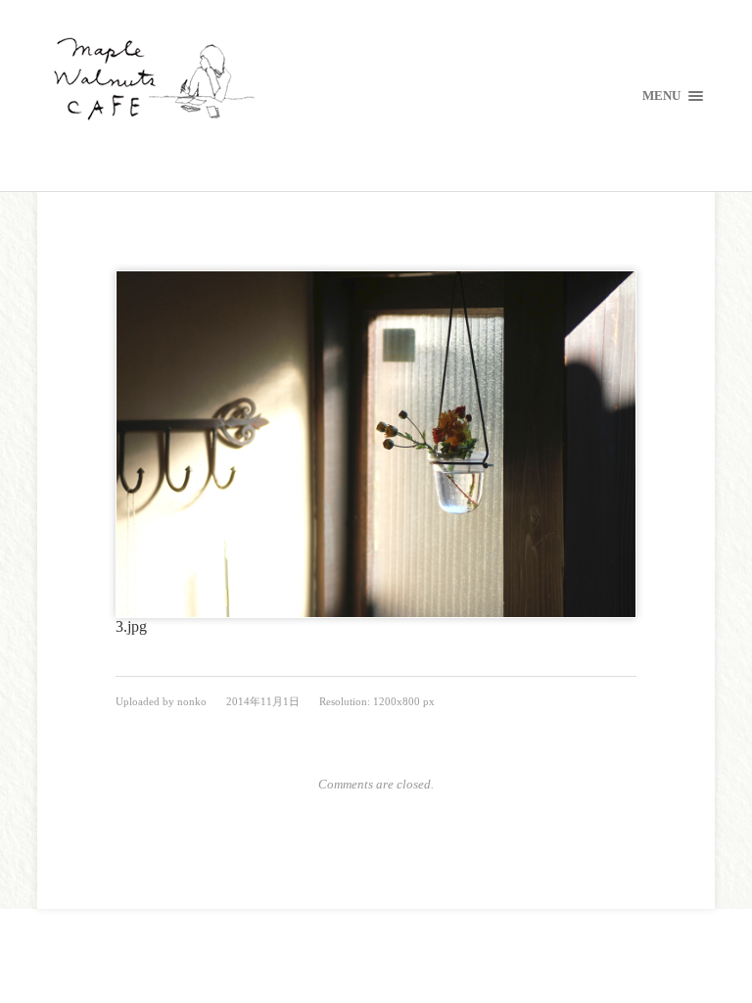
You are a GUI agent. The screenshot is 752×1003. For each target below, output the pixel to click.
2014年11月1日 (263, 701)
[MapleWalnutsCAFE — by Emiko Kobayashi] (375, 80)
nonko (192, 701)
